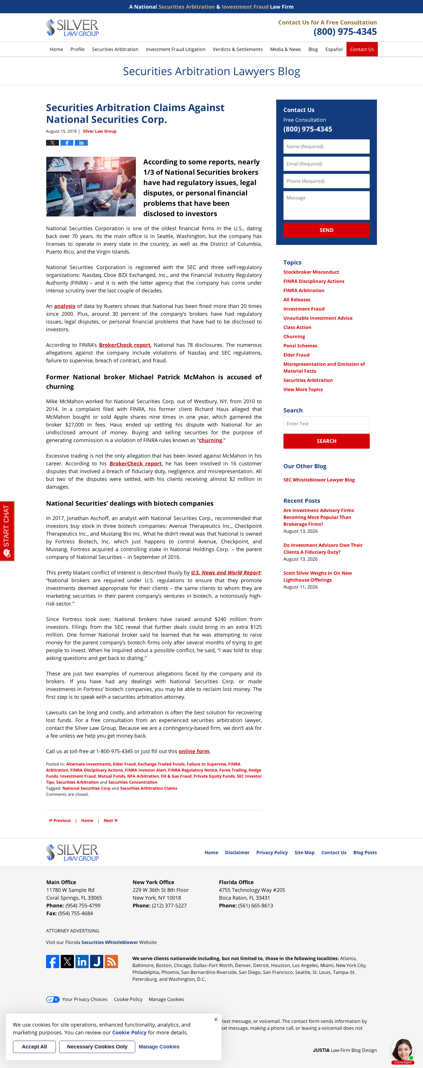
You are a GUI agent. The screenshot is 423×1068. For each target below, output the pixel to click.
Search (327, 440)
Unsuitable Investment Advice (317, 318)
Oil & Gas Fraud (176, 776)
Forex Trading (233, 770)
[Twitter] (67, 961)
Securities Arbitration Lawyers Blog (72, 27)
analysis (64, 305)
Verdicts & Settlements (238, 49)
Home (56, 49)
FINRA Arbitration (304, 290)
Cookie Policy (128, 999)
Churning (294, 336)
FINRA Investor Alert (145, 770)
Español (334, 49)
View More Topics (303, 389)
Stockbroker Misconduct (311, 272)
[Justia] (96, 961)
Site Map (305, 852)
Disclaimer (237, 852)
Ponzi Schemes (300, 345)
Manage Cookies (166, 999)
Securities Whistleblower (109, 942)
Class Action (297, 327)
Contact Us (362, 49)
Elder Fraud (124, 764)
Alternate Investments (88, 764)
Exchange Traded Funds (161, 764)
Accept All (34, 1047)
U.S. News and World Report (225, 572)
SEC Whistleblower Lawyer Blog (319, 480)
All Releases (296, 299)
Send (327, 229)
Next (111, 820)
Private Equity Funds (214, 776)
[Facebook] (52, 961)
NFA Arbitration (143, 776)
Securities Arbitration (115, 49)
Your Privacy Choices (85, 999)
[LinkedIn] (82, 961)
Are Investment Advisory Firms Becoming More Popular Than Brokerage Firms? (318, 517)
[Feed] (111, 961)
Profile (77, 49)
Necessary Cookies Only (97, 1047)
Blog (313, 49)
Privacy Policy (272, 852)
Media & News (285, 49)
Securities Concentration (132, 782)
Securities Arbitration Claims (148, 788)
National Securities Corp (86, 788)
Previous (60, 820)
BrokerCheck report (124, 344)
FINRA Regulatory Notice (192, 770)
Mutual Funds (111, 776)
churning (210, 440)
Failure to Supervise (206, 764)
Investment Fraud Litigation (175, 49)
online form (194, 751)
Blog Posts (365, 852)
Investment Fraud (78, 776)
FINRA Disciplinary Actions (96, 770)
